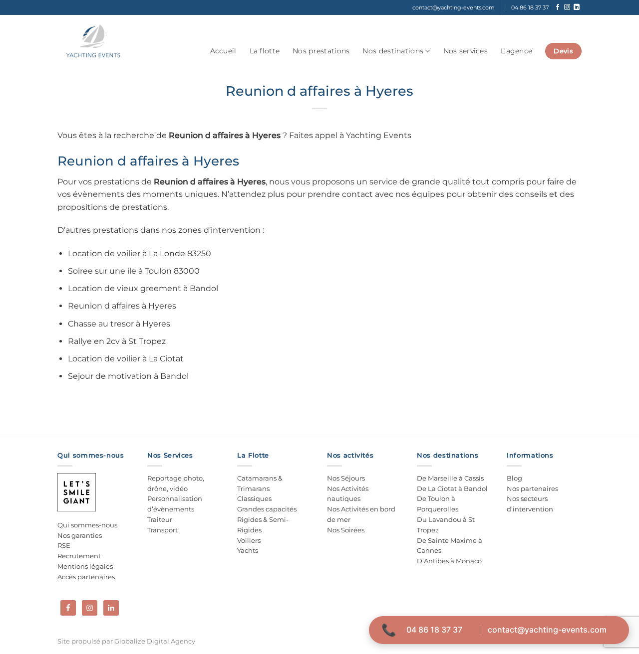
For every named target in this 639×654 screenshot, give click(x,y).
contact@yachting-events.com (547, 630)
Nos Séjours (346, 478)
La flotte (265, 50)
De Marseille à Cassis (450, 478)
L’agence (516, 50)
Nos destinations (392, 50)
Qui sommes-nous (87, 525)
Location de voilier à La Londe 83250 (139, 253)
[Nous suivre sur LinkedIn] (577, 7)
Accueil (223, 50)
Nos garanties (79, 535)
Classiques (254, 498)
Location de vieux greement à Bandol (143, 288)
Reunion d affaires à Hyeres (122, 306)
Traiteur (159, 519)
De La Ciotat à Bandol (452, 488)
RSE (63, 545)
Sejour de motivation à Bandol (128, 376)
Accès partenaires (86, 577)
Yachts (247, 550)
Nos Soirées (345, 530)
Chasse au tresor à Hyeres (119, 323)
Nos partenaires (532, 488)
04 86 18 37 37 (434, 630)
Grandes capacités (267, 509)
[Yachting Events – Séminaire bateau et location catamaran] (93, 41)
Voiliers (249, 540)
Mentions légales (85, 566)
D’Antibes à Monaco (449, 561)
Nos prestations (321, 50)
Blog (514, 478)
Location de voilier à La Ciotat (126, 358)
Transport (162, 530)
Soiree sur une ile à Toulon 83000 (134, 271)
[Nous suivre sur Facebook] (558, 7)
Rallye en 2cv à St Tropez (117, 341)
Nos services (465, 50)
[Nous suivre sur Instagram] (567, 7)
